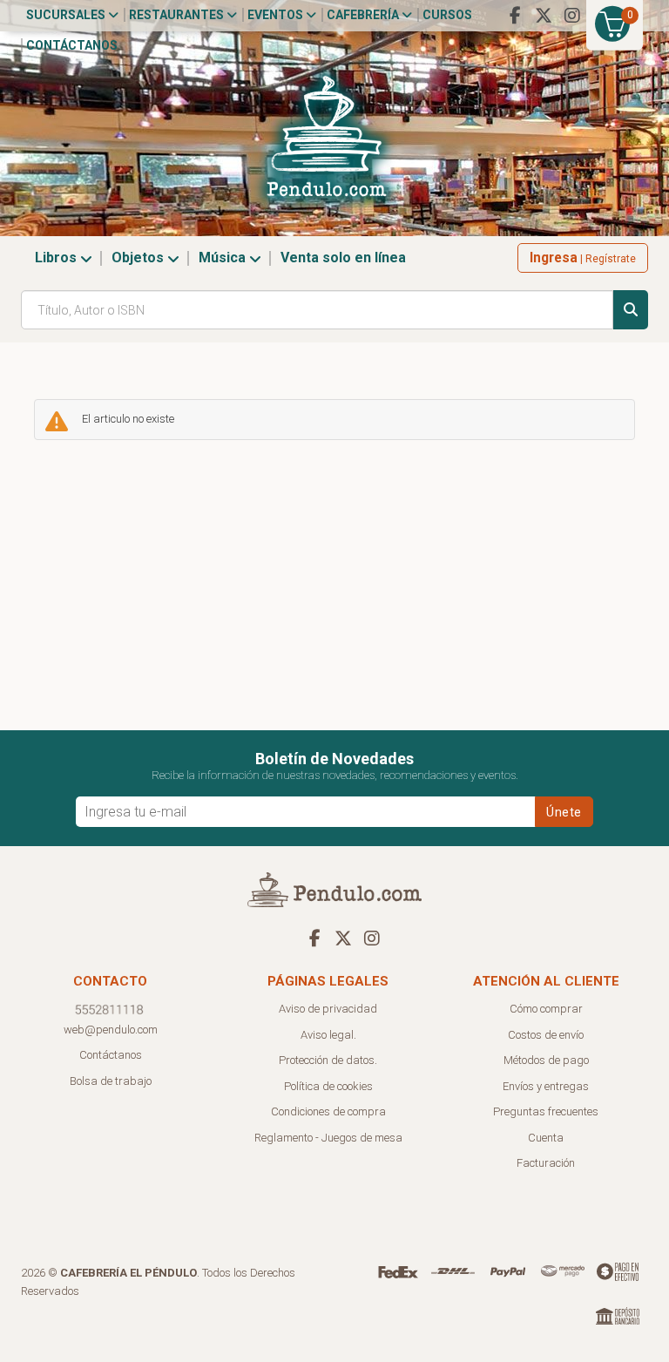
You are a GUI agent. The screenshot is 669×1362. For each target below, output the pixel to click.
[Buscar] (630, 309)
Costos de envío (546, 1034)
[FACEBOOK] (515, 15)
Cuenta (546, 1137)
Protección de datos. (328, 1060)
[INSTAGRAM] (572, 15)
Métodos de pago (546, 1060)
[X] (543, 15)
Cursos (447, 15)
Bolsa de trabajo (111, 1081)
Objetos (139, 257)
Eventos (276, 15)
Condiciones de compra (328, 1111)
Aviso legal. (328, 1034)
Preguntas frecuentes (545, 1111)
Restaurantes (177, 15)
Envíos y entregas (546, 1086)
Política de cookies (328, 1086)
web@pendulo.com (111, 1029)
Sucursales (67, 15)
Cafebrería (364, 15)
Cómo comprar (546, 1008)
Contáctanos (72, 45)
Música (224, 257)
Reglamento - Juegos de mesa (328, 1137)
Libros (57, 257)
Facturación (546, 1162)
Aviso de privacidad (328, 1008)
